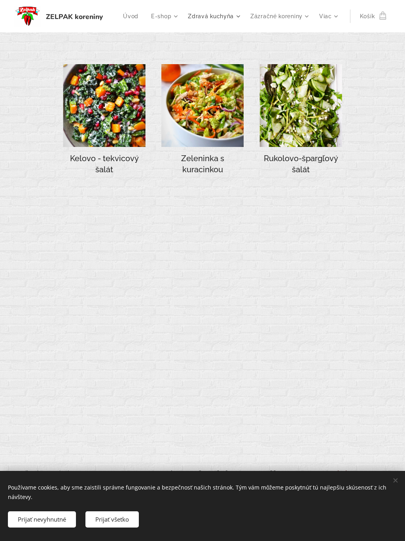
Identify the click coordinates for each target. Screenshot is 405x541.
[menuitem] (133, 16)
